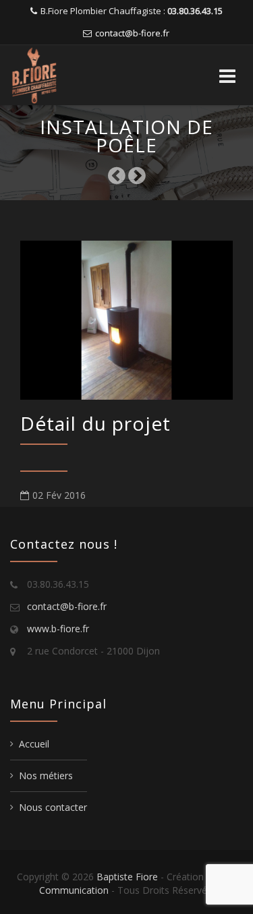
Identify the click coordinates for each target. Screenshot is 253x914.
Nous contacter (53, 807)
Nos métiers (46, 775)
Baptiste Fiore (127, 876)
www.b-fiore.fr (58, 628)
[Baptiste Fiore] (61, 75)
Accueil (34, 743)
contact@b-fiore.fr (132, 33)
